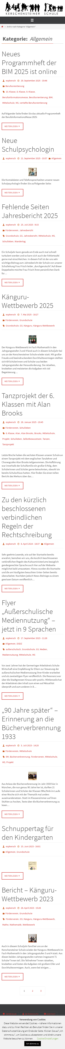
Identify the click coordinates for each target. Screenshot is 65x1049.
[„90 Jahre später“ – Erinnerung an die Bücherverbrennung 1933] (32, 755)
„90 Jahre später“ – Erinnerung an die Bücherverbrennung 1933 (31, 705)
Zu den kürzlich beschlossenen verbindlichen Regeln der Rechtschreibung (27, 503)
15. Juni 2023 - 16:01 (30, 825)
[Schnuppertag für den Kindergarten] (32, 843)
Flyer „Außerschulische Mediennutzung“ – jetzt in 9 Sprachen (29, 601)
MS (17, 99)
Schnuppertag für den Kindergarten (27, 812)
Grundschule (12, 229)
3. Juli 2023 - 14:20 (30, 727)
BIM (50, 94)
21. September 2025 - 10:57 (34, 154)
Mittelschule (8, 99)
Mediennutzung (10, 637)
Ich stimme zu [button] (32, 1043)
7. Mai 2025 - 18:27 (29, 306)
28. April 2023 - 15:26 (31, 885)
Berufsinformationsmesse (15, 94)
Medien (43, 633)
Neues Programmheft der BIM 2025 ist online (29, 62)
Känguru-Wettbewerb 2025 (27, 293)
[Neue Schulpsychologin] (32, 167)
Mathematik (16, 900)
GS (21, 229)
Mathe (5, 900)
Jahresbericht (26, 224)
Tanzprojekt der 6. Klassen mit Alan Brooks (28, 394)
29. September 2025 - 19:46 (34, 80)
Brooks (37, 421)
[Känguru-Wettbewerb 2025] (32, 329)
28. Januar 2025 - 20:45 (32, 412)
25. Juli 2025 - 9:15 (30, 219)
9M (7, 737)
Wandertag (20, 234)
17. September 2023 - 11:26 (34, 623)
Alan (18, 421)
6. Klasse (10, 421)
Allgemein (57, 154)
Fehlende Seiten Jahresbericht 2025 (30, 207)
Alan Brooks (27, 421)
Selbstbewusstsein (32, 426)
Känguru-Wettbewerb (44, 316)
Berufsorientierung (15, 85)
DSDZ (19, 628)
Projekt (6, 426)
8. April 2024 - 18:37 (30, 529)
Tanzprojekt (8, 431)
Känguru (28, 316)
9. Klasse (30, 90)
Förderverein (12, 224)
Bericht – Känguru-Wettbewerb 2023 (29, 872)
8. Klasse (21, 90)
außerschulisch (13, 633)
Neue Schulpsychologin (28, 141)
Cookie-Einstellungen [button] (47, 1038)
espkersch (11, 80)
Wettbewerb (29, 900)
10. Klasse (11, 90)
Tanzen (46, 426)
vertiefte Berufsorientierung (33, 99)
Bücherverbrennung (20, 737)
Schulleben (8, 234)
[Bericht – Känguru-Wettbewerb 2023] (32, 913)
